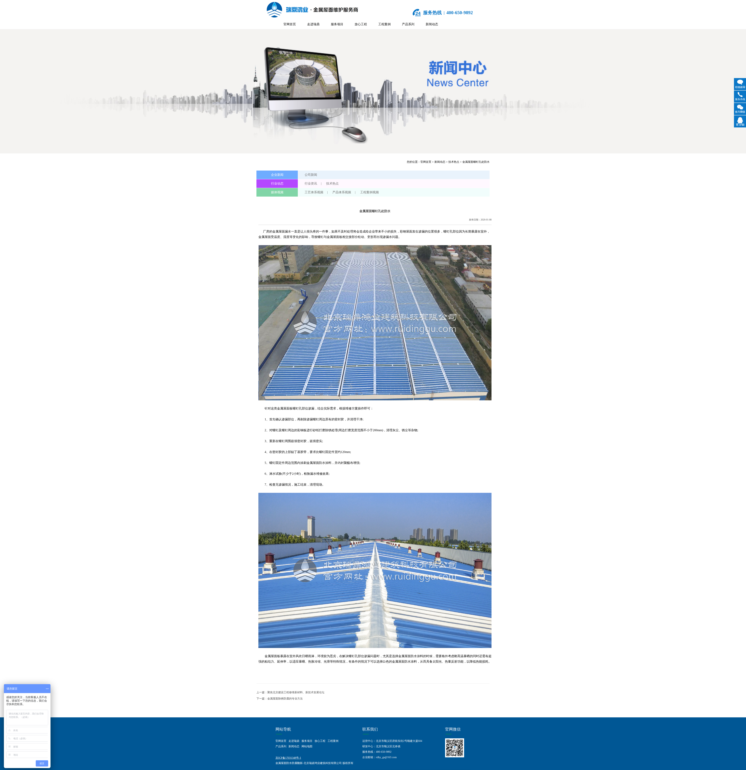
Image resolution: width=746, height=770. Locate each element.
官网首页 (289, 24)
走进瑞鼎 (313, 24)
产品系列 (408, 24)
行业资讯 (311, 183)
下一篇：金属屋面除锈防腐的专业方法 (279, 698)
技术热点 (453, 161)
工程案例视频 (369, 192)
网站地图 (307, 746)
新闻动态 (432, 24)
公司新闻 (311, 174)
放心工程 (361, 24)
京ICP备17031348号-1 (288, 757)
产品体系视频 (341, 192)
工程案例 (384, 24)
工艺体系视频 (314, 192)
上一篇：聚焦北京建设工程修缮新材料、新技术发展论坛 (290, 692)
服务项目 (337, 24)
